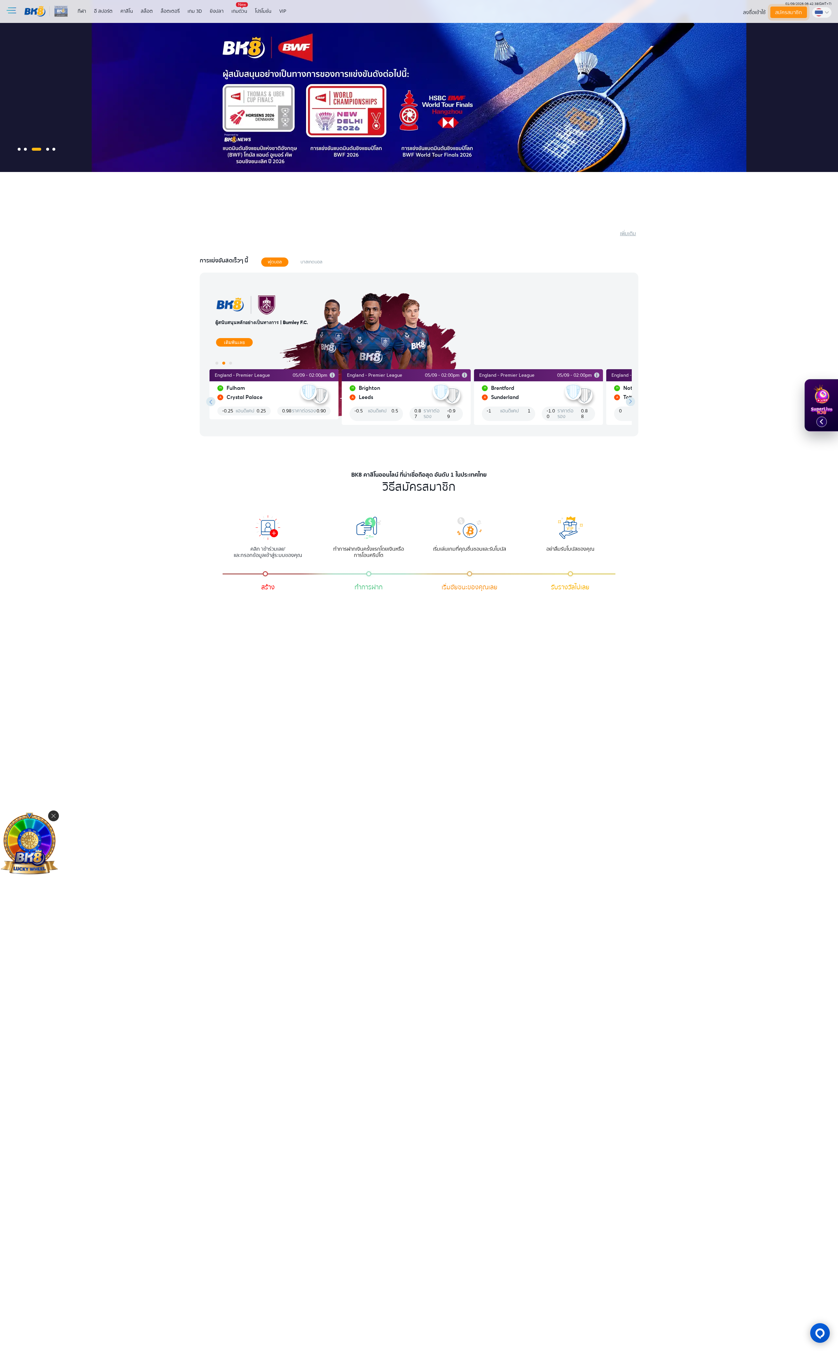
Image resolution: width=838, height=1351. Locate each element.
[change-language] (821, 12)
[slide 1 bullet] (19, 149)
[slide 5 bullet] (53, 149)
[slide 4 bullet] (47, 149)
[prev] (210, 401)
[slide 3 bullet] (36, 149)
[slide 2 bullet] (25, 149)
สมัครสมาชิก (788, 12)
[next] (630, 401)
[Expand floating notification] (821, 422)
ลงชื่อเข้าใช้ (754, 12)
